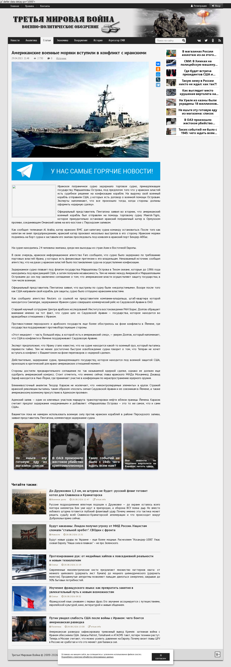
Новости (15, 40)
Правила (29, 6)
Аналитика (31, 40)
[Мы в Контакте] (199, 40)
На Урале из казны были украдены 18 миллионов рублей (198, 102)
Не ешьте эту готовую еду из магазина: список (197, 111)
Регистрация (200, 5)
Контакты (45, 6)
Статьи (47, 40)
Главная (15, 6)
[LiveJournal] (158, 79)
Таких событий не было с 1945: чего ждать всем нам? (198, 131)
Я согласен (160, 657)
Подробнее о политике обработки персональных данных (87, 657)
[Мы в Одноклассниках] (212, 40)
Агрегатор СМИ (117, 40)
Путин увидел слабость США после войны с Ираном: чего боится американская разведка (96, 620)
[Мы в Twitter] (205, 40)
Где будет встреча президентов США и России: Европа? (198, 72)
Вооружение (81, 40)
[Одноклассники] (158, 69)
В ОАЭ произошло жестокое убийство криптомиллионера (198, 121)
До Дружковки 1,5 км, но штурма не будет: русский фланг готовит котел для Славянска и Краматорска (98, 493)
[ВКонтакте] (158, 64)
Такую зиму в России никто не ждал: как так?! (198, 82)
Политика (56, 626)
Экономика (62, 40)
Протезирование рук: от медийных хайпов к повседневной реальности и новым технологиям (101, 558)
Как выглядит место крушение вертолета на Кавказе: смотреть (198, 92)
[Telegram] (158, 85)
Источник (61, 58)
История (98, 40)
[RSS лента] (219, 40)
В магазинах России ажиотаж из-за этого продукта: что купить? (198, 53)
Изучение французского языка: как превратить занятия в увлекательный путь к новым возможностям (91, 590)
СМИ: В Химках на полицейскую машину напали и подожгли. (198, 63)
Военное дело (58, 499)
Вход (217, 5)
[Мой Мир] (158, 74)
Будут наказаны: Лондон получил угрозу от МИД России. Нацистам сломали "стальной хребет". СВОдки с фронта (98, 528)
